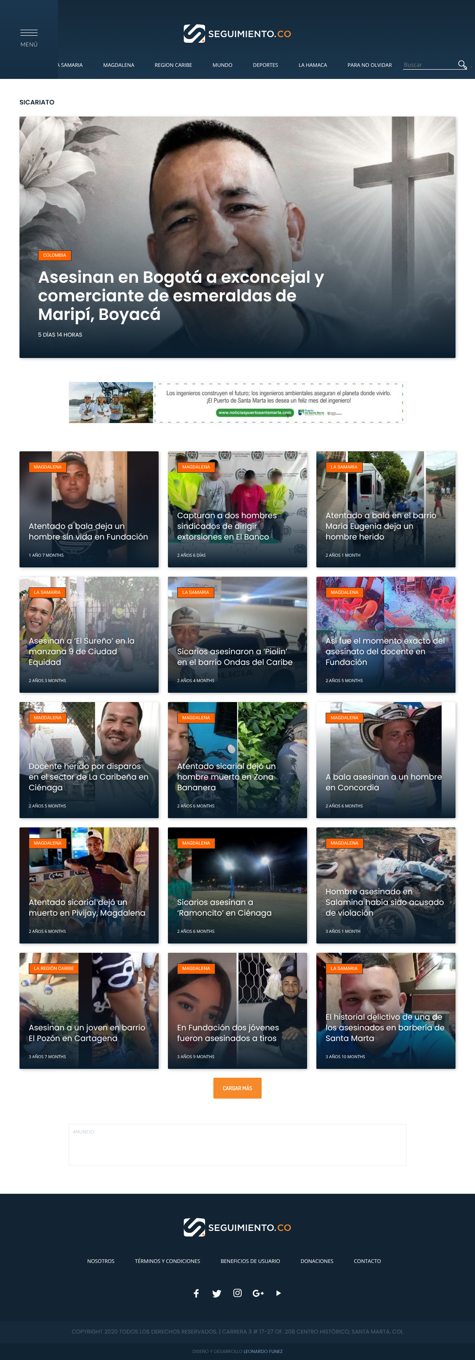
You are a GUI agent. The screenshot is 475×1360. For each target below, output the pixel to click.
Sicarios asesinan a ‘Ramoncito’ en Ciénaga (224, 907)
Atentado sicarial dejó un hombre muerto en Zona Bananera (226, 777)
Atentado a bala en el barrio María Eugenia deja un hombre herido (381, 526)
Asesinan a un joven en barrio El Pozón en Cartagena (87, 1033)
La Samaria (68, 65)
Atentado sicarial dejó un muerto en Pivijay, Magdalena (87, 907)
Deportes (265, 65)
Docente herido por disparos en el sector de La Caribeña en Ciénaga (88, 777)
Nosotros (101, 1261)
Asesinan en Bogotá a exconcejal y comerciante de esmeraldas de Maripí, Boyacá (181, 296)
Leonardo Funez (263, 1351)
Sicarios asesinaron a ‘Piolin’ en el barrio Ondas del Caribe (235, 657)
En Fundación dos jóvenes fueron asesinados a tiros (228, 1033)
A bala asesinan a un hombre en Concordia (384, 782)
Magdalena (118, 65)
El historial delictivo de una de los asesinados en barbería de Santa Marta (385, 1027)
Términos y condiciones (167, 1261)
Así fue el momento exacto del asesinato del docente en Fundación (385, 651)
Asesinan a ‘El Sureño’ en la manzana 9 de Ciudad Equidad (82, 651)
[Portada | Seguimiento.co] (238, 33)
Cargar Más (237, 1088)
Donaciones (317, 1261)
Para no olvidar (369, 65)
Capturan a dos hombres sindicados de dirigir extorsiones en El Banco (227, 526)
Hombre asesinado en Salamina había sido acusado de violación (385, 902)
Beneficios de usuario (250, 1261)
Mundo (222, 65)
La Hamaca (313, 65)
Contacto (367, 1261)
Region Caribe (174, 65)
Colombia (54, 255)
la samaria (344, 467)
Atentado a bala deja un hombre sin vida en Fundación (88, 531)
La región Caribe (54, 968)
